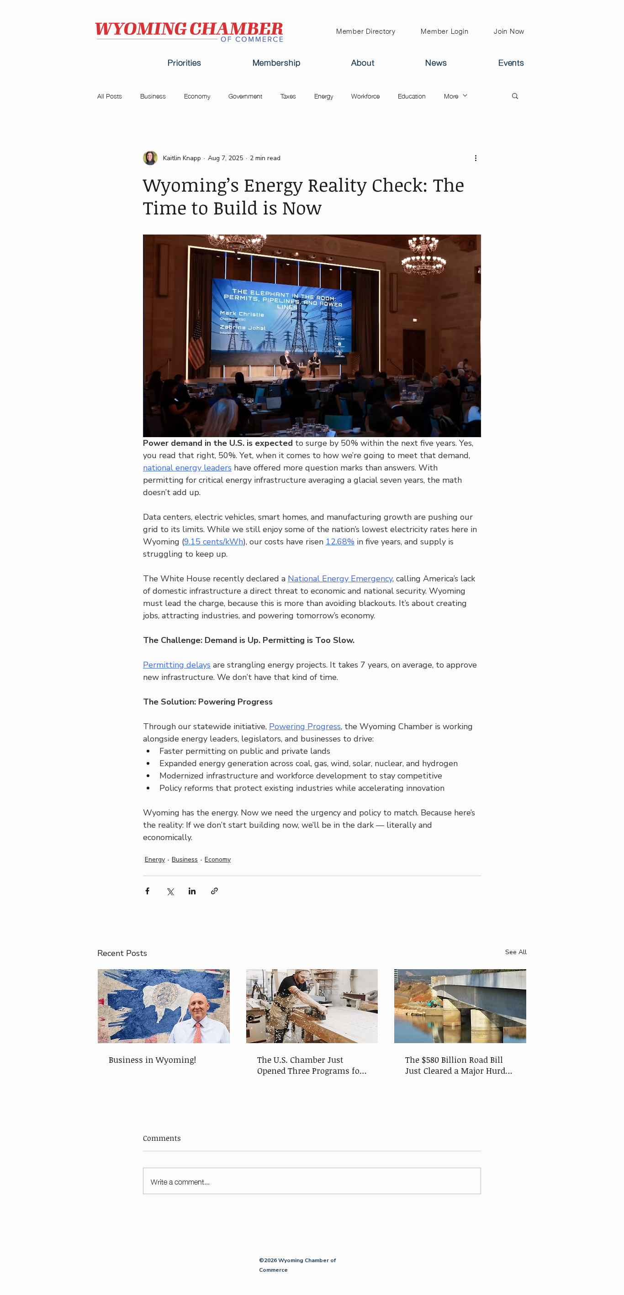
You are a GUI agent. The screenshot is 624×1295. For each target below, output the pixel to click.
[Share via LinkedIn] (192, 891)
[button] (515, 95)
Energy (323, 95)
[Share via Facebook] (147, 891)
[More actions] (475, 157)
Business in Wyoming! (152, 1059)
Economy (197, 95)
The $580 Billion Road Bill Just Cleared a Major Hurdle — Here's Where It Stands (458, 1065)
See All (516, 952)
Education (412, 95)
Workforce (365, 95)
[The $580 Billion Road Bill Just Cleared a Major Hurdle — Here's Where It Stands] (460, 1006)
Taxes (288, 95)
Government (245, 95)
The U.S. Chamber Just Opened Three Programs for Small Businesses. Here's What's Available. (310, 1065)
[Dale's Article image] (164, 1006)
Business (153, 95)
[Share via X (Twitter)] (169, 891)
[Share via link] (214, 891)
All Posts (109, 95)
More (451, 95)
